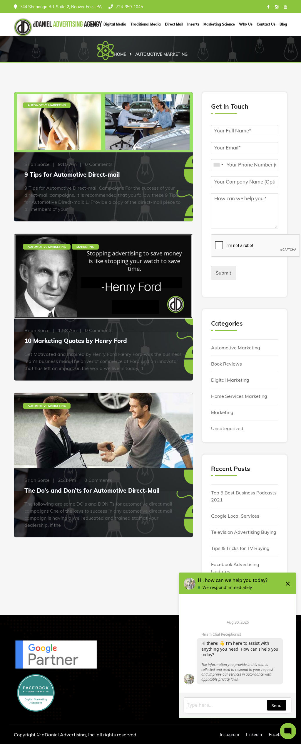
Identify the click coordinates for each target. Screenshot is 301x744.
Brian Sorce (37, 164)
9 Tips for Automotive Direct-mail (72, 174)
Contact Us (266, 24)
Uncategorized (227, 428)
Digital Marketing (230, 380)
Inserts (193, 24)
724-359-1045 (129, 6)
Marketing (85, 247)
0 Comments (99, 164)
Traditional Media (146, 24)
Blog (283, 24)
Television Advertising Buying (243, 532)
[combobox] (218, 164)
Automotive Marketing (47, 105)
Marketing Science (219, 24)
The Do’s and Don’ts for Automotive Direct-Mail (91, 490)
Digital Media (114, 24)
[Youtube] (285, 7)
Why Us (245, 24)
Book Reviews (226, 364)
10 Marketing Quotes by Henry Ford (75, 340)
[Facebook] (268, 7)
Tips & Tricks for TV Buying (240, 548)
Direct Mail (174, 24)
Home (120, 54)
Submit (223, 273)
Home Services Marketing (239, 396)
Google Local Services (235, 516)
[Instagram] (276, 7)
